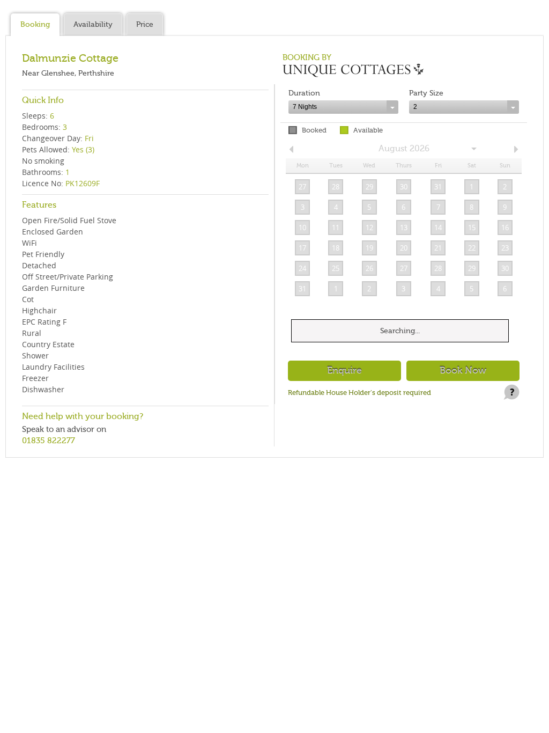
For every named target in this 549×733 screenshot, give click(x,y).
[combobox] (343, 107)
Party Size (426, 93)
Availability (93, 24)
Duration (304, 93)
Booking (35, 24)
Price (144, 24)
